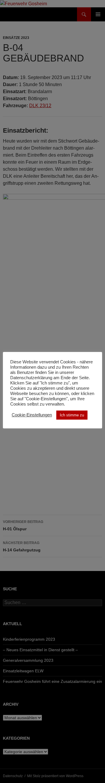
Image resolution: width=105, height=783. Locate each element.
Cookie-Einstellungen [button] (32, 415)
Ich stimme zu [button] (72, 415)
